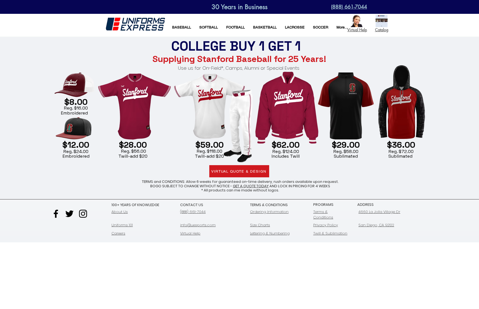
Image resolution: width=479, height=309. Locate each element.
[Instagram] (83, 213)
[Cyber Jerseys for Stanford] (133, 107)
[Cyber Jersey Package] (285, 107)
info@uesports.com (198, 225)
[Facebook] (55, 213)
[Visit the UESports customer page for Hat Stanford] (74, 84)
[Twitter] (69, 213)
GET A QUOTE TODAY (251, 186)
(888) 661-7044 (193, 211)
